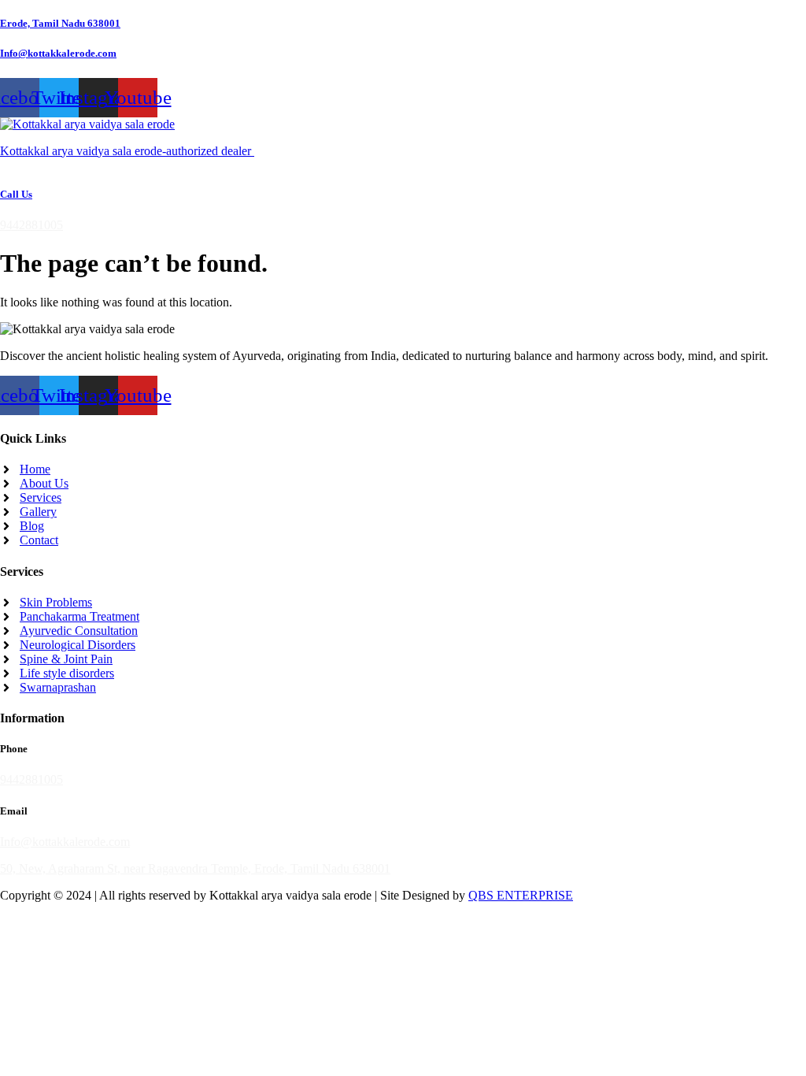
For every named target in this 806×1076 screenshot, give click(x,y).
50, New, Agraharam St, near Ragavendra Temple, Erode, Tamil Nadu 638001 (195, 868)
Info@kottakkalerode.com (58, 53)
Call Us (16, 194)
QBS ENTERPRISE (520, 895)
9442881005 (31, 225)
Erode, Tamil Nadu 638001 (60, 23)
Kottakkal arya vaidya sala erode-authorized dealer (127, 151)
